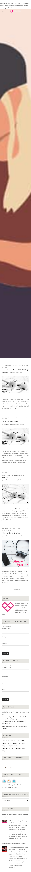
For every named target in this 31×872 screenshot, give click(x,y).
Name (3, 690)
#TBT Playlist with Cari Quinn (10, 421)
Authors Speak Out (21, 365)
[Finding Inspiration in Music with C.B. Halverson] (15, 494)
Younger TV (22, 743)
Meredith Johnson (7, 372)
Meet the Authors (15, 528)
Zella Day (13, 741)
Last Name (4, 644)
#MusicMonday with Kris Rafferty (12, 533)
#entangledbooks (6, 787)
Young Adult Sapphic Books (9, 746)
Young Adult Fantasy (7, 748)
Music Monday (7, 530)
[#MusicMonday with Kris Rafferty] (15, 553)
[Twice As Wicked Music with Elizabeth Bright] (15, 384)
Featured (5, 367)
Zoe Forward (5, 741)
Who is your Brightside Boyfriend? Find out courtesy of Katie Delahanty (14, 718)
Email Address (6, 628)
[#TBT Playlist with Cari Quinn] (15, 436)
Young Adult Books (20, 748)
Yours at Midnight (12, 743)
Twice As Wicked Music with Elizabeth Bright (15, 370)
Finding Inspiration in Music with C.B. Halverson (13, 476)
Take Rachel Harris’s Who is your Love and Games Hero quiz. (15, 713)
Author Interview (8, 365)
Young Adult (5, 751)
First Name (5, 637)
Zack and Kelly (22, 741)
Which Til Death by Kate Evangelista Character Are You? (15, 727)
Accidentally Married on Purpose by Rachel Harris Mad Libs (14, 723)
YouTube (4, 743)
